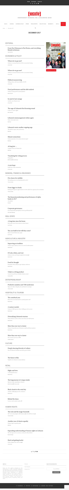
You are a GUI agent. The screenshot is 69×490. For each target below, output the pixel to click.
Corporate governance (15, 208)
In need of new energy (15, 99)
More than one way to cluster (17, 326)
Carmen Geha (10, 169)
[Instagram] (34, 3)
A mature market (13, 307)
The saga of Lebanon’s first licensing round (21, 108)
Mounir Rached (10, 93)
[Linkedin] (36, 3)
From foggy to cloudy (15, 188)
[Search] (35, 28)
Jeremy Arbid (10, 74)
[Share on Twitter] (34, 451)
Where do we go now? (15, 61)
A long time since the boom (16, 221)
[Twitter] (32, 3)
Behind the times (13, 399)
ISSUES (5, 23)
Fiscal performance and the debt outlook (21, 89)
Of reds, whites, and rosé (15, 253)
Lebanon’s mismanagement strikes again (21, 118)
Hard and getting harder (15, 440)
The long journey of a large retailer (19, 380)
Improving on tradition (15, 243)
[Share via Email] (37, 451)
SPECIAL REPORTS (34, 23)
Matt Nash (9, 121)
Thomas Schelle (10, 288)
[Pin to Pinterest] (35, 451)
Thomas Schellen (10, 191)
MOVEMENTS (50, 23)
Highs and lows (13, 370)
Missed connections (14, 137)
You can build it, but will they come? (19, 231)
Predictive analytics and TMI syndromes (21, 285)
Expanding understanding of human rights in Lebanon (25, 431)
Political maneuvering (15, 80)
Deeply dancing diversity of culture (19, 348)
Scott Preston (10, 225)
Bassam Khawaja (10, 434)
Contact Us (40, 1)
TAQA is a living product (16, 272)
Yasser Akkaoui (10, 52)
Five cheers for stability (15, 178)
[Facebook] (30, 3)
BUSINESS (12, 23)
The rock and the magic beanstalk (18, 412)
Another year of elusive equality (18, 421)
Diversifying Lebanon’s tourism (18, 316)
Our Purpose (33, 1)
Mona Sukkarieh (10, 112)
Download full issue (51, 70)
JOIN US (57, 23)
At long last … (12, 146)
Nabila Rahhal (10, 247)
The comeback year (14, 298)
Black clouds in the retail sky (17, 389)
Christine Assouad (10, 339)
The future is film (13, 358)
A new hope (11, 165)
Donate (28, 1)
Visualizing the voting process (17, 156)
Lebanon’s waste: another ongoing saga (20, 127)
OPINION (27, 23)
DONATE (63, 23)
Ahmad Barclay (15, 159)
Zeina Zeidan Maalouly (11, 212)
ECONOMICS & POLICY (20, 23)
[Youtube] (38, 3)
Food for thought (13, 262)
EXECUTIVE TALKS (43, 23)
